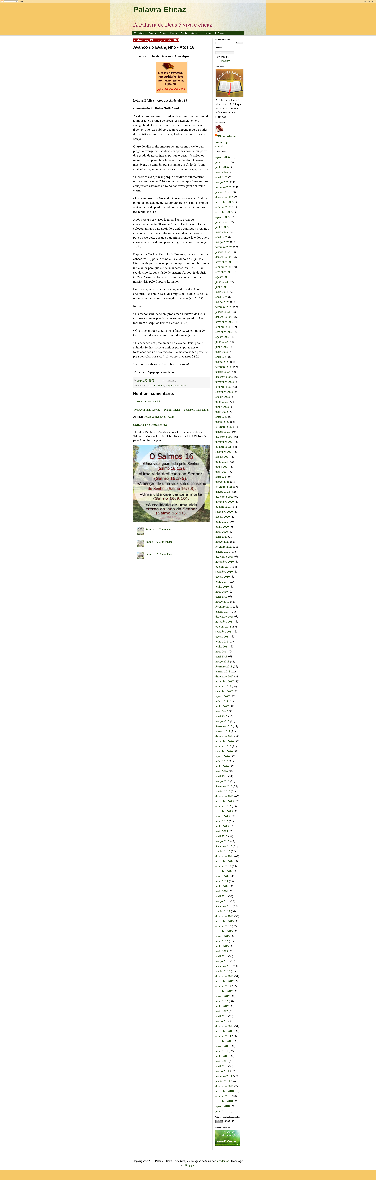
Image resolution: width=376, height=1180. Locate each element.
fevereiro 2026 (223, 187)
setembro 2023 (224, 332)
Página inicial (139, 33)
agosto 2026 (222, 157)
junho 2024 (222, 287)
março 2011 (222, 1071)
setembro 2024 (224, 272)
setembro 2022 (224, 392)
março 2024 (222, 302)
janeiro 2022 (222, 431)
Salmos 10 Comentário (159, 541)
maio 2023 (221, 352)
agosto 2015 (222, 816)
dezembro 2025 (224, 197)
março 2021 (222, 481)
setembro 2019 (224, 571)
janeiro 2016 (222, 791)
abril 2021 (221, 476)
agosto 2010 (222, 1106)
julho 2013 (221, 941)
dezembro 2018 (224, 616)
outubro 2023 (223, 327)
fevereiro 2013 (223, 966)
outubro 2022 (223, 387)
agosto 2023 (222, 337)
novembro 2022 (224, 382)
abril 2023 (221, 357)
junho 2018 (222, 646)
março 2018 (222, 661)
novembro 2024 (224, 262)
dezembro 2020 (224, 496)
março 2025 (222, 242)
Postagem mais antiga (196, 409)
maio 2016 (221, 771)
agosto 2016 (222, 756)
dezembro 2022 (224, 377)
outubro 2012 (223, 986)
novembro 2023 (224, 322)
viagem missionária (176, 385)
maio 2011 (221, 1061)
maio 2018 (221, 651)
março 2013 (222, 961)
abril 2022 (221, 417)
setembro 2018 (224, 631)
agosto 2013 (222, 936)
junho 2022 (222, 407)
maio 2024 (221, 292)
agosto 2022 (222, 397)
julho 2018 (221, 641)
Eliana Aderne (226, 136)
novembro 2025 (224, 202)
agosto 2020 (222, 516)
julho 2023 (221, 342)
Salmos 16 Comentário (150, 424)
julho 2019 (221, 581)
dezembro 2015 (224, 796)
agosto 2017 (222, 696)
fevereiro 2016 (223, 786)
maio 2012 (221, 1011)
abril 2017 (221, 716)
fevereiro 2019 (223, 606)
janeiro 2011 (222, 1081)
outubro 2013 (223, 926)
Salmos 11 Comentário (159, 529)
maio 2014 (221, 891)
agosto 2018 (222, 636)
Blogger (189, 1165)
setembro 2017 (224, 691)
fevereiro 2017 (223, 726)
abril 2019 (221, 596)
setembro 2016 (224, 751)
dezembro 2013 (224, 916)
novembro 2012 (224, 981)
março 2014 (222, 901)
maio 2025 (221, 232)
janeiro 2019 (222, 611)
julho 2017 (221, 701)
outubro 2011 (223, 1036)
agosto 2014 (222, 876)
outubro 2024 (223, 267)
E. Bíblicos (219, 33)
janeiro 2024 (222, 312)
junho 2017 (222, 706)
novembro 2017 (224, 681)
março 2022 (222, 421)
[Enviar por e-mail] (168, 381)
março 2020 (222, 541)
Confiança (195, 33)
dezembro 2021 (224, 436)
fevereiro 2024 (223, 307)
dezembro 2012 (224, 976)
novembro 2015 (224, 801)
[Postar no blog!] (169, 381)
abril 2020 (221, 536)
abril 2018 (221, 656)
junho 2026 (222, 167)
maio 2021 (221, 471)
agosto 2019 (222, 576)
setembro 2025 (224, 212)
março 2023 (222, 362)
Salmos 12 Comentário (159, 554)
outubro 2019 (223, 566)
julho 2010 (221, 1111)
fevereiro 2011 (223, 1076)
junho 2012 (222, 1006)
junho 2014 (222, 886)
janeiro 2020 (222, 551)
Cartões (163, 33)
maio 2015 (221, 831)
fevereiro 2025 (223, 247)
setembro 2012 (224, 991)
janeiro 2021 (222, 491)
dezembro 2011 (224, 1026)
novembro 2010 (224, 1091)
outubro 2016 (223, 746)
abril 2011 (221, 1066)
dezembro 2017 (224, 676)
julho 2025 (221, 222)
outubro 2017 (223, 686)
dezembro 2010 (224, 1086)
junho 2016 (222, 766)
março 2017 (222, 721)
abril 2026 (221, 177)
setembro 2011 (224, 1041)
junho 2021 (222, 466)
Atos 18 (152, 385)
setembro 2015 (224, 811)
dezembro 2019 (224, 556)
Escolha (184, 33)
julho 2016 (221, 761)
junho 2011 (222, 1056)
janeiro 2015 (222, 851)
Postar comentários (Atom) (159, 416)
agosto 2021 (222, 456)
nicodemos (222, 1161)
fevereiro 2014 (223, 906)
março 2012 (222, 1021)
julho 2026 (221, 162)
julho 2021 (221, 461)
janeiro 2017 (222, 731)
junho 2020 (222, 526)
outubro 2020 (223, 506)
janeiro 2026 (222, 192)
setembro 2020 (224, 511)
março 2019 (222, 601)
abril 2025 (221, 237)
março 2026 (222, 182)
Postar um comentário (148, 401)
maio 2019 (221, 591)
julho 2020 (221, 521)
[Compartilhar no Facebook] (173, 381)
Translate (224, 61)
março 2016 (222, 781)
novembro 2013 (224, 921)
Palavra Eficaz (159, 9)
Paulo (161, 385)
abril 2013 (221, 956)
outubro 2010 (223, 1096)
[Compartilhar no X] (171, 381)
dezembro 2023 (224, 317)
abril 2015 (221, 836)
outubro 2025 (223, 207)
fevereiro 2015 (223, 846)
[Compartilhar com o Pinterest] (175, 381)
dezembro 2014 (224, 856)
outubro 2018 (223, 626)
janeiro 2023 (222, 372)
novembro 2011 (224, 1031)
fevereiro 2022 (223, 426)
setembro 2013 (224, 931)
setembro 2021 (224, 451)
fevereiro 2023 (223, 367)
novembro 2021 (224, 441)
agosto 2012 (222, 996)
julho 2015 (221, 821)
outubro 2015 (223, 806)
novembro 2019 (224, 561)
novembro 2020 (224, 501)
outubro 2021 (223, 446)
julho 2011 (221, 1051)
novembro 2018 (224, 621)
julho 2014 (221, 881)
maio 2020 (221, 531)
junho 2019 (222, 586)
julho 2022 (221, 402)
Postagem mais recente (147, 409)
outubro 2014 (223, 866)
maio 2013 (221, 951)
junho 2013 (222, 946)
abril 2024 (221, 297)
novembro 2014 (224, 861)
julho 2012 (221, 1001)
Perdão (173, 33)
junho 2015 (222, 826)
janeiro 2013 (222, 971)
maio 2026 (221, 172)
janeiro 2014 (222, 911)
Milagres (207, 33)
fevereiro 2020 (223, 546)
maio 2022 (221, 412)
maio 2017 (221, 711)
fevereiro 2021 (223, 486)
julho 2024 (221, 282)
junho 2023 (222, 347)
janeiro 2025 (222, 252)
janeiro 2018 (222, 671)
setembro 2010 (224, 1101)
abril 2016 (221, 776)
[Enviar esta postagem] (162, 380)
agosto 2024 (222, 277)
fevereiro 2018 (223, 666)
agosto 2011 (222, 1046)
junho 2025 (222, 227)
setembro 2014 (224, 871)
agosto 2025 (222, 217)
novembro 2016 (224, 741)
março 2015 (222, 841)
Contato (152, 33)
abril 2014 (221, 896)
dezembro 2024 (224, 257)
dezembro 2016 (224, 736)
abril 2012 (221, 1016)
